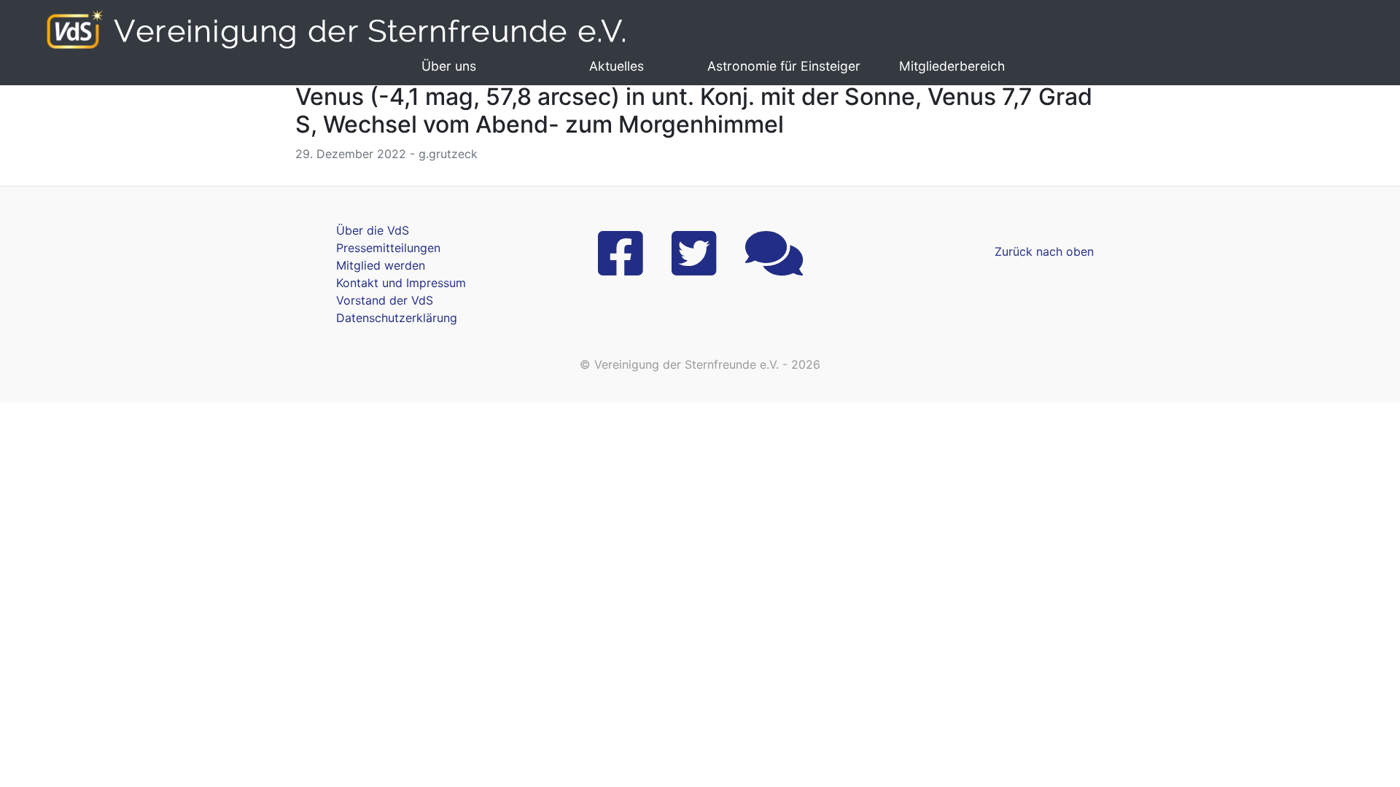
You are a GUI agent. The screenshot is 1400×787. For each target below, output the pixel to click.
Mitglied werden (380, 265)
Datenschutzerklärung (396, 317)
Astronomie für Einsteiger (783, 66)
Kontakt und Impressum (401, 282)
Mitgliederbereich (952, 66)
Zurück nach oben (1044, 251)
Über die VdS (372, 230)
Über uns (448, 66)
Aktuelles (616, 66)
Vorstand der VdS (384, 300)
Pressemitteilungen (388, 247)
